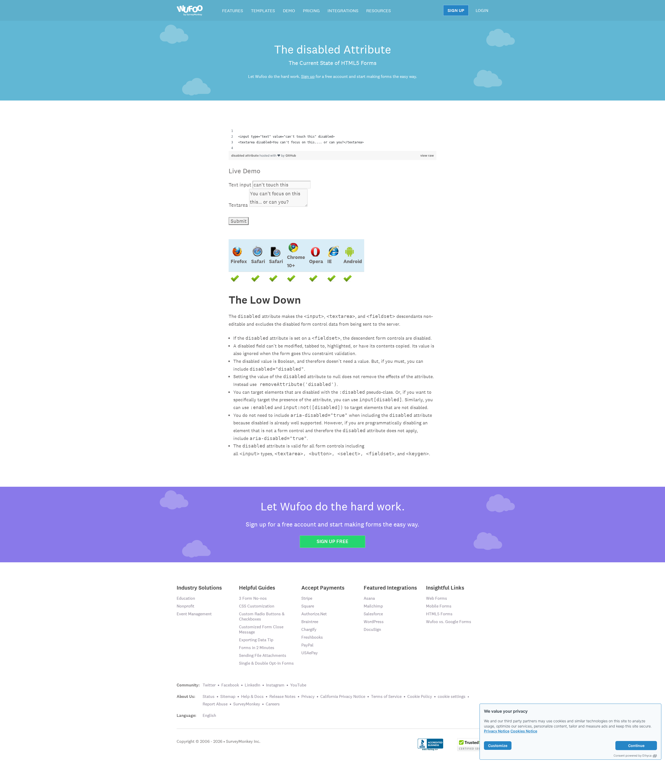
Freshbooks (312, 637)
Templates (263, 11)
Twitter (209, 685)
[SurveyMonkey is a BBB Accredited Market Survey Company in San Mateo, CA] (430, 744)
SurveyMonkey (246, 704)
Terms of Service (386, 696)
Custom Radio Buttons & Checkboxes (261, 616)
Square (307, 606)
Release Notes (282, 696)
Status (209, 696)
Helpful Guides (257, 587)
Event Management (194, 614)
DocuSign (372, 629)
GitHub (290, 155)
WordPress (374, 621)
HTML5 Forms (439, 614)
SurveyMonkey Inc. (243, 741)
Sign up (308, 76)
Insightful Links (445, 587)
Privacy (308, 696)
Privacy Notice (496, 731)
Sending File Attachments (262, 655)
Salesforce (373, 614)
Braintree (309, 621)
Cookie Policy (419, 696)
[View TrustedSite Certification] (472, 744)
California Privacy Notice (342, 696)
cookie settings (452, 696)
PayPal (307, 645)
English (209, 715)
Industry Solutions (199, 587)
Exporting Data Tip (256, 640)
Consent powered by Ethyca (632, 755)
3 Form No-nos (253, 598)
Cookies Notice (523, 731)
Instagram (275, 685)
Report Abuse (215, 704)
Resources (378, 11)
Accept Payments (322, 587)
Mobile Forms (438, 606)
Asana (369, 598)
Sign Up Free (332, 541)
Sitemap (227, 696)
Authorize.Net (314, 614)
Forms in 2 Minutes (256, 647)
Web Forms (436, 598)
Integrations (343, 11)
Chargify (308, 629)
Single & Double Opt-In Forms (266, 663)
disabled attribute (245, 155)
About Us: (186, 697)
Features (232, 11)
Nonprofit (185, 606)
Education (186, 598)
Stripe (306, 598)
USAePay (309, 653)
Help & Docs (252, 696)
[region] (332, 139)
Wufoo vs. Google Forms (448, 621)
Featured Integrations (390, 587)
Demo (289, 11)
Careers (273, 704)
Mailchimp (373, 606)
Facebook (230, 685)
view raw (427, 155)
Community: (188, 685)
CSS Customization (256, 606)
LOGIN (482, 10)
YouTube (298, 685)
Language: (186, 715)
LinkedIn (252, 685)
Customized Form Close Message (261, 629)
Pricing (311, 11)
